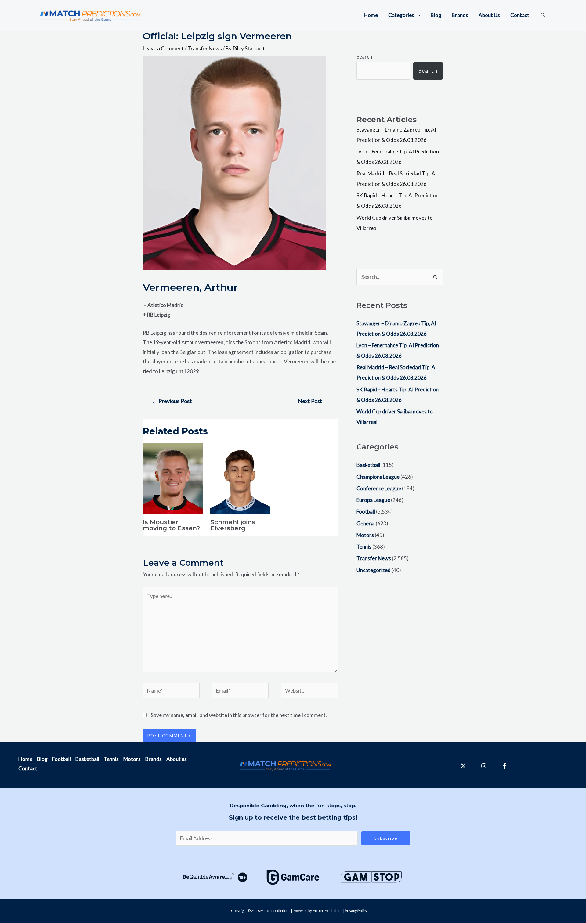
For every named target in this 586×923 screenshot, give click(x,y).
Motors (365, 535)
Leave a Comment (163, 48)
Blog (436, 15)
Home (371, 15)
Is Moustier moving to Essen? (171, 525)
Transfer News (204, 48)
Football (365, 511)
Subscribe (385, 838)
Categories (401, 15)
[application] (417, 15)
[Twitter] (463, 766)
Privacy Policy (356, 910)
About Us (489, 15)
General (365, 523)
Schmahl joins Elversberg (232, 525)
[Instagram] (484, 766)
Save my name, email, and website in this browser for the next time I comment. (239, 715)
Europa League (373, 500)
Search (364, 56)
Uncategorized (373, 570)
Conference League (378, 488)
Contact (519, 15)
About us (176, 759)
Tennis (363, 546)
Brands (460, 15)
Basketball (368, 465)
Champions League (378, 477)
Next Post (313, 401)
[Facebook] (504, 766)
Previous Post (172, 401)
